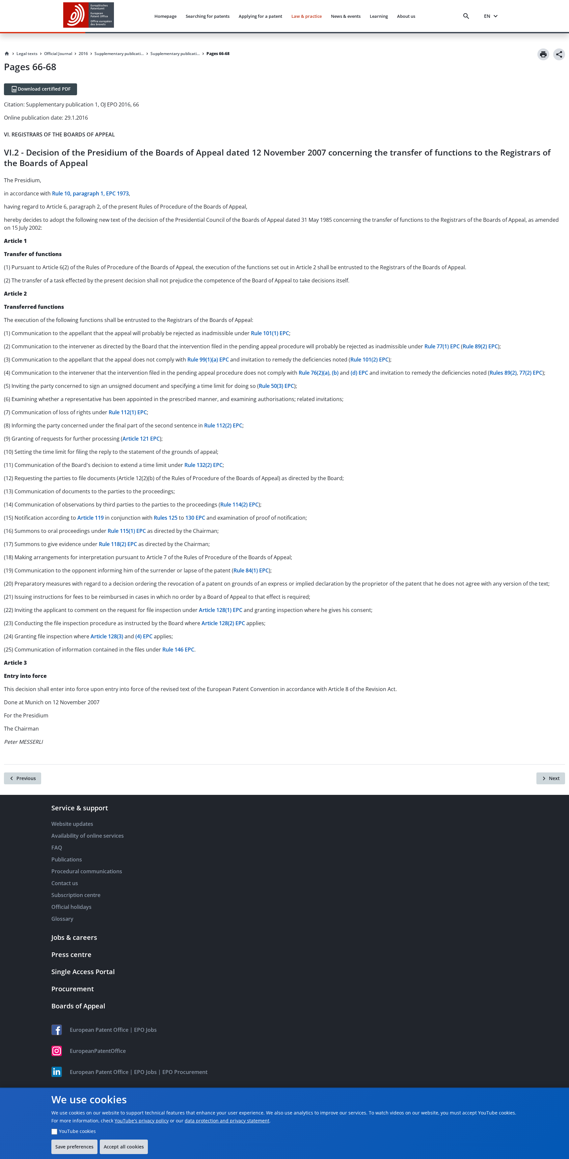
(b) (335, 372)
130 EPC (195, 517)
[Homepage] (7, 54)
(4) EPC (143, 636)
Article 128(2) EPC (223, 623)
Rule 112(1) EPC (128, 412)
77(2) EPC (530, 372)
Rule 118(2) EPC (118, 544)
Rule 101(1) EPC (270, 333)
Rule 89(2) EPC (480, 346)
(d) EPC (359, 372)
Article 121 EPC (141, 438)
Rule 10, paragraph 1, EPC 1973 (90, 193)
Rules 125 (165, 517)
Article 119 (90, 517)
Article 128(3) (107, 636)
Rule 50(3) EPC (276, 386)
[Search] (467, 16)
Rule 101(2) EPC (369, 359)
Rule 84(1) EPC (251, 570)
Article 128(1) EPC (220, 610)
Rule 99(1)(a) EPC (208, 359)
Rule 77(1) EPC (442, 346)
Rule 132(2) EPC (203, 465)
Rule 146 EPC (178, 649)
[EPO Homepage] (88, 16)
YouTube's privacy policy (142, 1120)
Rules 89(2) (503, 372)
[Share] (559, 54)
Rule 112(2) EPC (223, 425)
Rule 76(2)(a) (314, 372)
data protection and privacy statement (227, 1120)
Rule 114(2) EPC (239, 504)
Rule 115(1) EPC (127, 531)
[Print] (543, 54)
